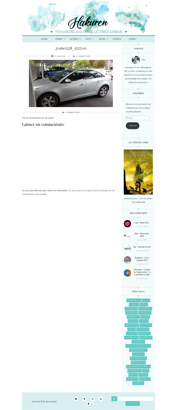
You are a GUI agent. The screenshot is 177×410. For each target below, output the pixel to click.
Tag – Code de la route (142, 247)
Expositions (130, 325)
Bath (145, 300)
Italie (130, 329)
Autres (102, 39)
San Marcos (137, 362)
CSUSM (144, 317)
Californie (143, 308)
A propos (117, 39)
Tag (144, 371)
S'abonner (133, 125)
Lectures (74, 39)
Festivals (144, 325)
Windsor (143, 379)
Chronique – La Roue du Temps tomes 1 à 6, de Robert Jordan (142, 272)
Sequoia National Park (137, 366)
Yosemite (137, 383)
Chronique (132, 317)
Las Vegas (141, 329)
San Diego (137, 354)
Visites (88, 39)
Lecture (130, 333)
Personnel (137, 342)
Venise (132, 375)
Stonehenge (133, 371)
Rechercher (132, 403)
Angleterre (132, 300)
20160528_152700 (71, 48)
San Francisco (137, 358)
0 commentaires (83, 56)
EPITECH (131, 321)
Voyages (59, 39)
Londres (142, 333)
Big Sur (132, 304)
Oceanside (144, 337)
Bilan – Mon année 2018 (142, 235)
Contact (132, 39)
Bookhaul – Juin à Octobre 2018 (142, 259)
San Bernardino (137, 350)
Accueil (44, 39)
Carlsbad (130, 313)
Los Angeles (130, 337)
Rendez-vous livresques (137, 346)
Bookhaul (129, 308)
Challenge (143, 313)
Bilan (142, 304)
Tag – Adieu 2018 (142, 223)
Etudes (142, 321)
